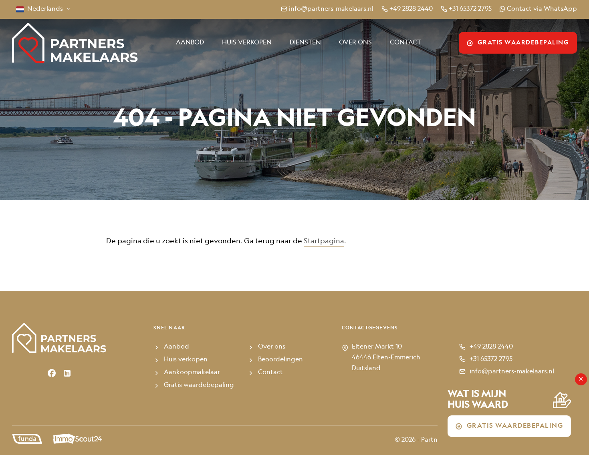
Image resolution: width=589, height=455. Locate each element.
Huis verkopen (247, 43)
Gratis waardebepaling (523, 43)
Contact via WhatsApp (542, 9)
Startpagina (324, 241)
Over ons (355, 43)
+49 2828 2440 (411, 9)
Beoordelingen (280, 360)
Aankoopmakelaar (192, 372)
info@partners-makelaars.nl (331, 9)
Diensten (305, 43)
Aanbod (190, 43)
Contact (405, 43)
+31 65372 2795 (470, 9)
